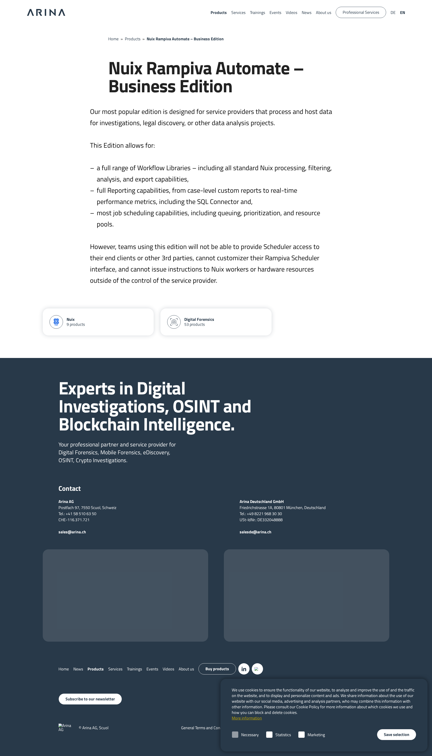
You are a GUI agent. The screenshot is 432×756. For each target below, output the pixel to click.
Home (113, 39)
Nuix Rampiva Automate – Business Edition (185, 39)
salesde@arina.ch (255, 532)
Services (238, 12)
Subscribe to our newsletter (90, 699)
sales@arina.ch (72, 532)
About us (323, 12)
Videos (291, 12)
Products (219, 12)
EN (402, 12)
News (306, 12)
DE (393, 12)
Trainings (257, 12)
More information (247, 718)
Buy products (217, 669)
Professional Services (361, 12)
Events (275, 12)
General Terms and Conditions (206, 728)
